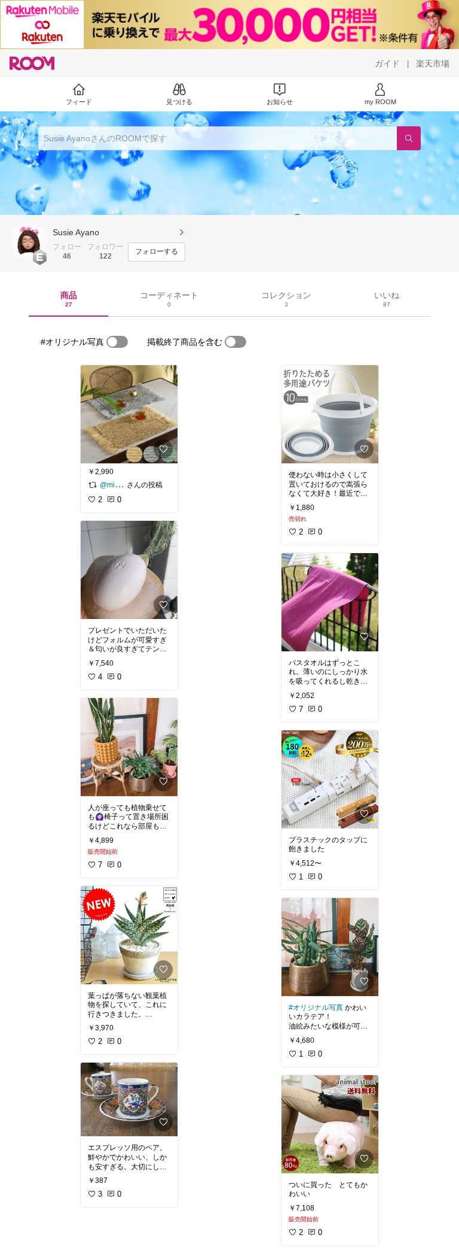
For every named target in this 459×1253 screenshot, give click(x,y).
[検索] (409, 138)
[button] (29, 241)
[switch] (117, 342)
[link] (129, 414)
